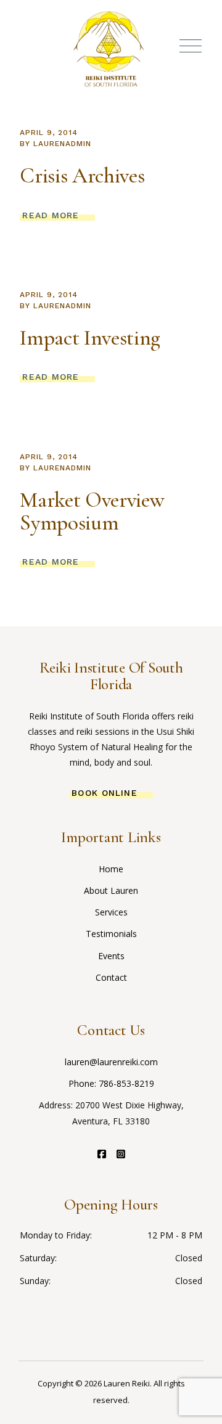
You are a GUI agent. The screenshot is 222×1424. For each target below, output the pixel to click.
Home (111, 869)
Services (111, 912)
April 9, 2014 (48, 132)
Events (111, 956)
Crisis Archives (82, 176)
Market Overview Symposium (92, 511)
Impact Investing (90, 338)
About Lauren (111, 890)
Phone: (83, 1083)
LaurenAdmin (62, 143)
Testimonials (111, 933)
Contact (111, 977)
